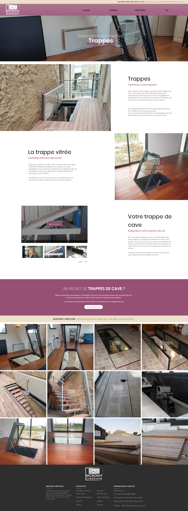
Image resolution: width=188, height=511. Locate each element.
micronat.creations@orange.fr (124, 494)
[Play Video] (32, 252)
